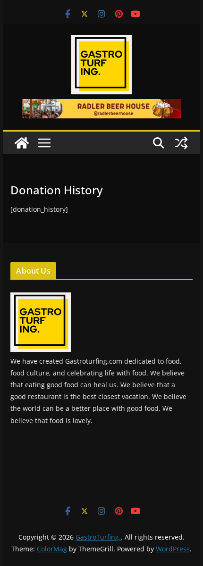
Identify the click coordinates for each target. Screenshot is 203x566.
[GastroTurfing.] (21, 143)
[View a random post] (181, 143)
